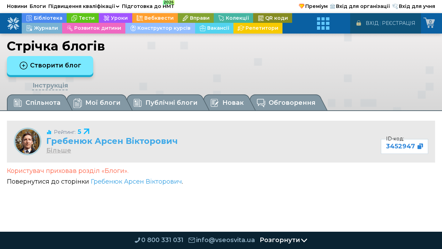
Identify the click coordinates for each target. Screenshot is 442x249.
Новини (17, 6)
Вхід (372, 23)
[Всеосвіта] (13, 23)
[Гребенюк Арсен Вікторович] (27, 141)
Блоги (38, 6)
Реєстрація (398, 23)
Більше (58, 150)
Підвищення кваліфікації (83, 6)
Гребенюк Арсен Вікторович (112, 141)
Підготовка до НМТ (148, 5)
